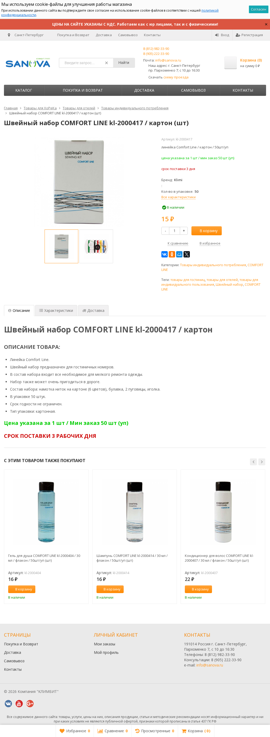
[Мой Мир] (179, 254)
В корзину (209, 230)
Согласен (258, 9)
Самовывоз (128, 34)
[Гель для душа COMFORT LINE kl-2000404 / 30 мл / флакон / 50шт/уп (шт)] (46, 512)
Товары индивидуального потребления (213, 265)
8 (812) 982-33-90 (156, 48)
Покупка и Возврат (73, 34)
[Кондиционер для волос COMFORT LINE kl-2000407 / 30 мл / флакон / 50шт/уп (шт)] (223, 512)
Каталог (23, 90)
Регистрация (252, 34)
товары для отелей (222, 280)
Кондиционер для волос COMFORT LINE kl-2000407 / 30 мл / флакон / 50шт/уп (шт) (219, 558)
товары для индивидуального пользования (209, 282)
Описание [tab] (21, 310)
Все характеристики (178, 197)
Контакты (152, 34)
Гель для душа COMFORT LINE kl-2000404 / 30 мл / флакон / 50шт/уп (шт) (44, 558)
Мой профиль (106, 652)
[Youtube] (19, 704)
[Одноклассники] (172, 254)
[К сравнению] (74, 589)
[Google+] (30, 704)
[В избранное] (82, 589)
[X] (187, 254)
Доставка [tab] (95, 310)
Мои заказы (104, 643)
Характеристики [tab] (58, 310)
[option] (61, 246)
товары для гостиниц (187, 280)
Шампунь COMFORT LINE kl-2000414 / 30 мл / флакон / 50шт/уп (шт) (132, 558)
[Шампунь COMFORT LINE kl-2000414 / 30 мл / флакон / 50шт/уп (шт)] (135, 512)
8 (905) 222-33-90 (156, 53)
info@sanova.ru (168, 60)
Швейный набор (229, 284)
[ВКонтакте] (164, 254)
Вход (225, 34)
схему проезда (176, 77)
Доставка (104, 34)
